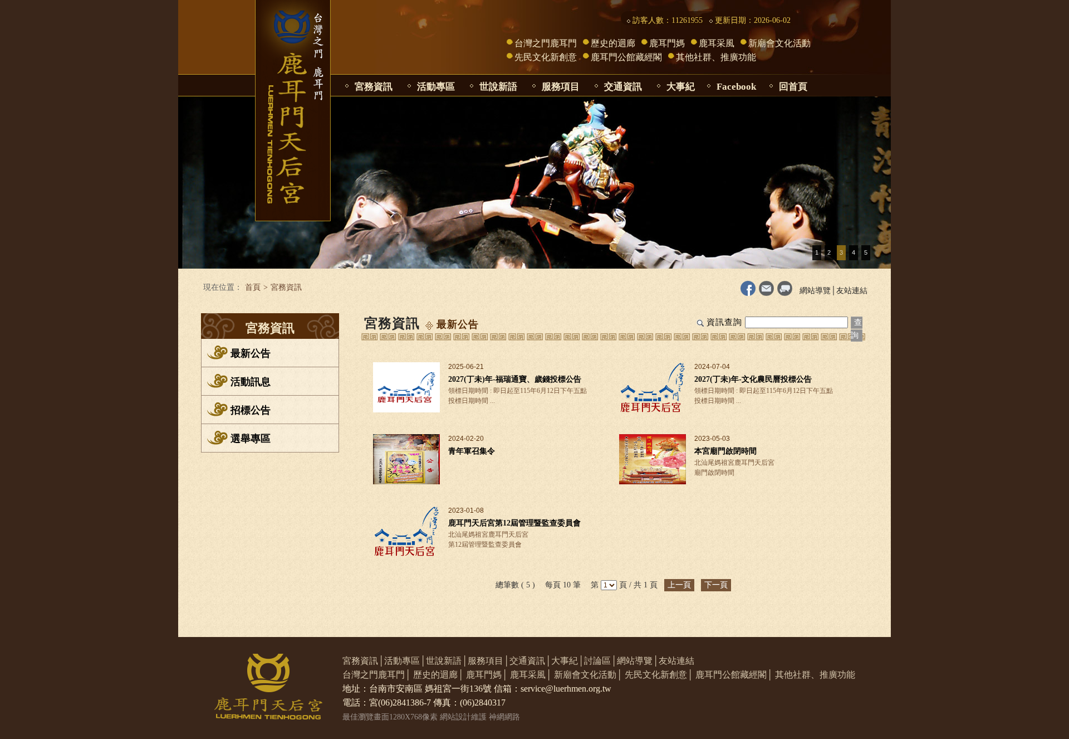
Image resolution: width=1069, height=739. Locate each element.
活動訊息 (251, 381)
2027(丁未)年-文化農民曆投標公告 (753, 379)
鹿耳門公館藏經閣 (626, 57)
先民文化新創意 (545, 57)
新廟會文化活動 (779, 43)
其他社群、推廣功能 (716, 57)
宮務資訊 (374, 86)
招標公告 (251, 410)
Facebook (736, 86)
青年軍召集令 (471, 451)
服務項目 (561, 86)
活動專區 (436, 86)
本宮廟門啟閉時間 (725, 451)
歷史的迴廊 (613, 43)
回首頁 (793, 86)
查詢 (856, 328)
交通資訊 (623, 86)
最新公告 (251, 353)
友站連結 (851, 290)
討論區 (597, 660)
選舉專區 (251, 438)
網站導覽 (815, 290)
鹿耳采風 (716, 43)
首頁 (253, 287)
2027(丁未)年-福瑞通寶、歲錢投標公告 (514, 379)
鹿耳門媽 (667, 43)
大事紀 (680, 86)
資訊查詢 (724, 322)
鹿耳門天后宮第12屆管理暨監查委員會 (514, 523)
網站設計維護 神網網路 (480, 717)
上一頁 (679, 585)
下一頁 (716, 585)
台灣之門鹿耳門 (545, 43)
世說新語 (498, 86)
